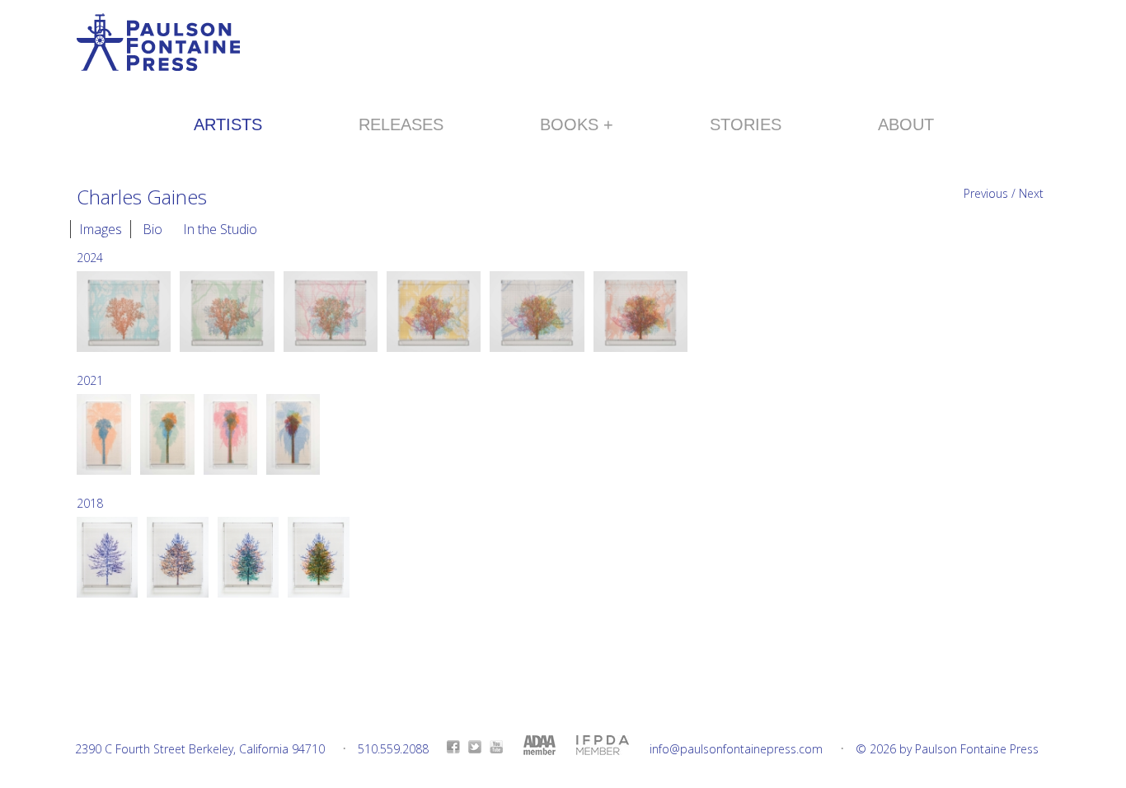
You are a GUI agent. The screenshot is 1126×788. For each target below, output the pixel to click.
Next (1031, 193)
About (906, 124)
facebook (453, 746)
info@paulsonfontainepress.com (736, 749)
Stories (745, 124)
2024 (90, 257)
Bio (152, 229)
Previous (986, 193)
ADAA (539, 745)
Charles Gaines (142, 196)
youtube (496, 746)
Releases (401, 124)
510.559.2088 (393, 749)
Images (100, 229)
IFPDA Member (602, 745)
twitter (474, 746)
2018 (90, 503)
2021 (90, 380)
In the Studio (220, 229)
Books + (576, 124)
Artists (228, 124)
